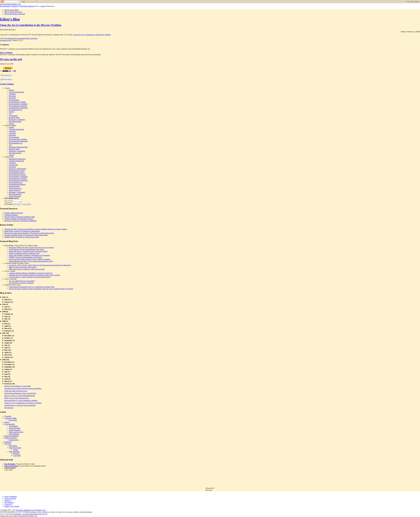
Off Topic (7, 444)
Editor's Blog (10, 19)
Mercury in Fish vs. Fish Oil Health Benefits (19, 396)
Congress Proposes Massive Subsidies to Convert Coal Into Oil (30, 273)
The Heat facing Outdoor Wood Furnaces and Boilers (22, 388)
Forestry (11, 112)
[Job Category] (12, 202)
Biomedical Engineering (17, 159)
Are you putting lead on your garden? (22, 281)
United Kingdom (10, 125)
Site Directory (9, 502)
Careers (42, 6)
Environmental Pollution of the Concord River (20, 393)
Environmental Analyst (17, 173)
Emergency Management (17, 169)
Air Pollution (9, 38)
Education (12, 98)
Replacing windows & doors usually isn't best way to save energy (31, 247)
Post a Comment (6, 53)
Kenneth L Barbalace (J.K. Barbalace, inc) (31, 510)
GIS (10, 114)
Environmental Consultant (18, 106)
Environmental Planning (17, 184)
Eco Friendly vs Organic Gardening (21, 283)
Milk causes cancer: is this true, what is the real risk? (27, 269)
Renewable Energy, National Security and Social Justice (28, 251)
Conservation (13, 165)
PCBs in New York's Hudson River (16, 398)
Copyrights (17, 455)
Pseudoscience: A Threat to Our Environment (20, 405)
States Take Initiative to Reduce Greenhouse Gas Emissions (29, 255)
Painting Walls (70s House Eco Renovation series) (21, 237)
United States (9, 157)
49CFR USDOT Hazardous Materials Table (19, 217)
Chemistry (14, 6)
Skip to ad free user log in (13, 12)
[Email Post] (23, 40)
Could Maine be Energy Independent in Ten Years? (26, 249)
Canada (7, 88)
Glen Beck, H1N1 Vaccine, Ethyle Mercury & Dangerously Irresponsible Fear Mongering (40, 265)
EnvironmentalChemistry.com (10, 4)
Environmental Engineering (18, 108)
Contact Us (8, 504)
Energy (6, 422)
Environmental (5, 6)
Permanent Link (5, 40)
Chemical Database (11, 215)
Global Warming (14, 428)
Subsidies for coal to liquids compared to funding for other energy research (34, 275)
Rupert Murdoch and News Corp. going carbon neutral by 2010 (31, 261)
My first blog (8, 408)
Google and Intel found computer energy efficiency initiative (29, 259)
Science (11, 123)
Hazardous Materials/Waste (18, 147)
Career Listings (7, 84)
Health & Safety (14, 118)
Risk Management (15, 121)
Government (13, 116)
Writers (15, 450)
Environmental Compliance (18, 104)
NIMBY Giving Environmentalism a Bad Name (25, 257)
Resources (7, 442)
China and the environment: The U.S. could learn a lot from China (31, 287)
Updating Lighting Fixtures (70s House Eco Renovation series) (26, 235)
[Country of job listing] (25, 204)
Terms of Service (10, 498)
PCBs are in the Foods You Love (15, 391)
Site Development (15, 448)
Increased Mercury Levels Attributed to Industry (21, 400)
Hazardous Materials (27, 6)
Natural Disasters (15, 430)
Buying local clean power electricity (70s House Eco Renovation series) (29, 233)
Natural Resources (15, 188)
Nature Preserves (14, 190)
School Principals (15, 196)
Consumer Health (10, 418)
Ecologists (12, 96)
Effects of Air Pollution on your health (17, 386)
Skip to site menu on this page (14, 14)
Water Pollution (14, 434)
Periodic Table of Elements (13, 213)
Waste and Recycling (16, 432)
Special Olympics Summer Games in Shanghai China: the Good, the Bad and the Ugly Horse (41, 289)
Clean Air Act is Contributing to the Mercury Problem (30, 25)
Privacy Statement (10, 496)
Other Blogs (13, 446)
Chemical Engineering (16, 92)
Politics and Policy (31, 38)
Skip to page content (11, 10)
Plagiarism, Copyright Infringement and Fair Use (30, 514)
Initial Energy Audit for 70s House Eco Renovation (22, 231)
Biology (11, 90)
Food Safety (13, 420)
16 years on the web (11, 59)
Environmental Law (16, 110)
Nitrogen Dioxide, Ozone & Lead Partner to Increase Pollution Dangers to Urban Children (35, 229)
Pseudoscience (14, 440)
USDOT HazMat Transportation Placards (18, 219)
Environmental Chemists (17, 102)
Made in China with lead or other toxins (22, 267)
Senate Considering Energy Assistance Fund (24, 253)
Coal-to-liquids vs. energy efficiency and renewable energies (29, 277)
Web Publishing (14, 452)
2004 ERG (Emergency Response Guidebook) (20, 221)
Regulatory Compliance (17, 119)
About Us (7, 500)
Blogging (16, 454)
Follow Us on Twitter (11, 506)
